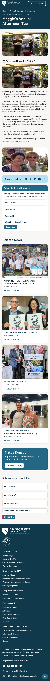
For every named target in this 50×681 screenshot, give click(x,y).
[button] (25, 179)
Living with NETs (9, 559)
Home (5, 11)
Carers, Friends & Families (13, 563)
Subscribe (10, 227)
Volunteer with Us (9, 618)
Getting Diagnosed (10, 586)
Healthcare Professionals (14, 626)
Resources (7, 641)
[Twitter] (3, 666)
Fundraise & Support (11, 607)
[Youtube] (12, 666)
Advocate (6, 611)
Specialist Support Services (13, 598)
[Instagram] (16, 666)
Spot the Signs (8, 575)
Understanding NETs (12, 571)
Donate (5, 621)
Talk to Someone (9, 566)
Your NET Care (9, 551)
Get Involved (8, 603)
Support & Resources (12, 590)
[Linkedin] (20, 666)
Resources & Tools (10, 595)
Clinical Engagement (10, 637)
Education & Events (10, 614)
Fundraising (30, 11)
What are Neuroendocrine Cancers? (17, 579)
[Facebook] (8, 666)
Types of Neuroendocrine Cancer (16, 582)
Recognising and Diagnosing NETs (16, 630)
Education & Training (11, 634)
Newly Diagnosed (9, 555)
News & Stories (16, 11)
